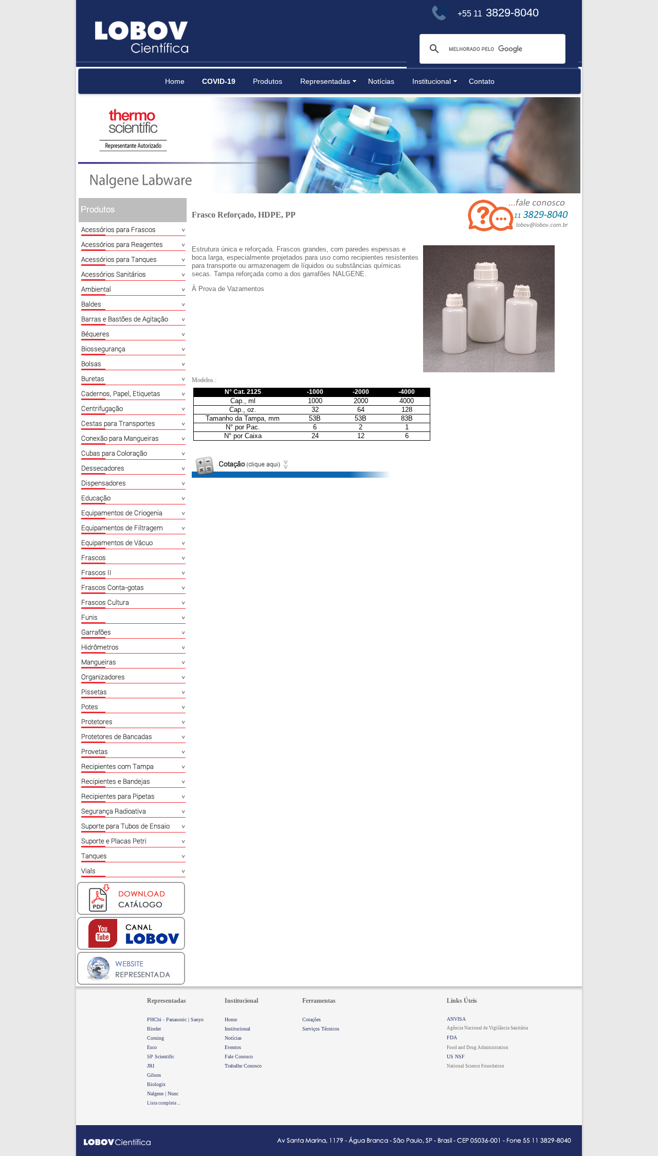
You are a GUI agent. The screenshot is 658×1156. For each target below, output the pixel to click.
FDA (452, 1037)
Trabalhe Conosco (243, 1066)
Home (175, 81)
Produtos (267, 81)
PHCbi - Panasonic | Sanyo (175, 1019)
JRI (150, 1066)
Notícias (381, 81)
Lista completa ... (163, 1103)
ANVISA (456, 1019)
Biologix (156, 1084)
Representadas (325, 81)
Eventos (233, 1047)
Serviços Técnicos (320, 1029)
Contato (482, 81)
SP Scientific (160, 1056)
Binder (154, 1029)
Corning (155, 1038)
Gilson (154, 1075)
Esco (152, 1047)
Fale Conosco (239, 1056)
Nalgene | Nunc (162, 1093)
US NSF (456, 1056)
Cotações (311, 1019)
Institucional (431, 81)
